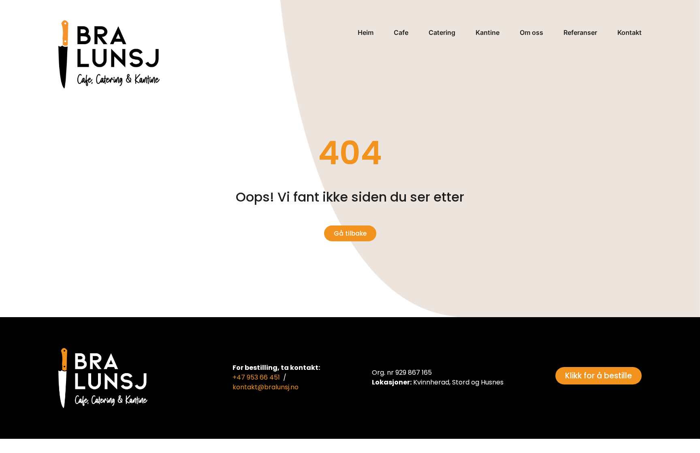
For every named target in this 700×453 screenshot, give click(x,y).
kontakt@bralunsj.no (266, 387)
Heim (365, 32)
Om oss (531, 32)
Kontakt (629, 32)
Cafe (401, 32)
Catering (442, 32)
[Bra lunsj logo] (109, 54)
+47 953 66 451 (256, 377)
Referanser (580, 32)
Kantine (487, 32)
